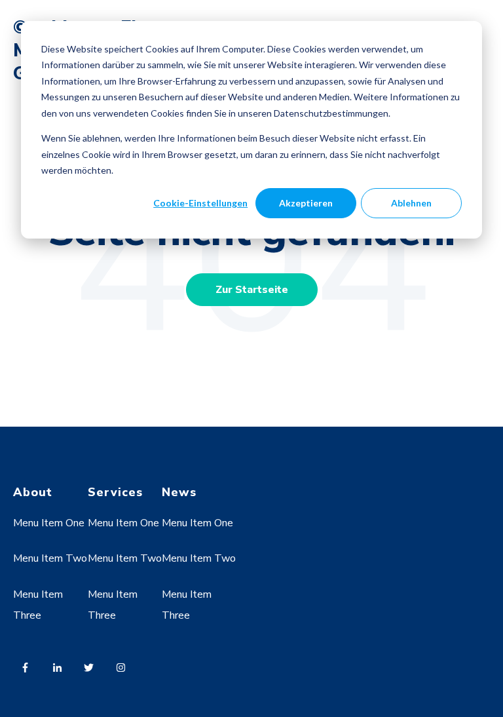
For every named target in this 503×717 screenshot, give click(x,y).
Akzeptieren (306, 202)
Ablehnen (411, 202)
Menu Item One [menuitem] (48, 523)
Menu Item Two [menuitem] (50, 558)
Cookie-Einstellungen (200, 202)
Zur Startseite (251, 289)
